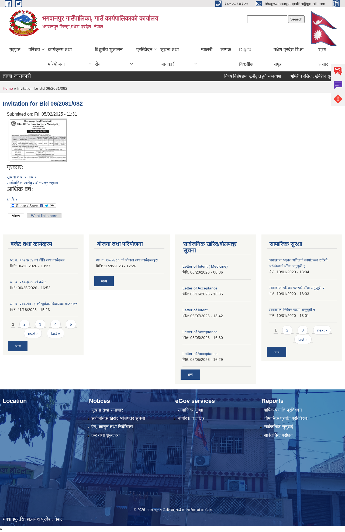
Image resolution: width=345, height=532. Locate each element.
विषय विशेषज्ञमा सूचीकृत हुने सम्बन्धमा (242, 76)
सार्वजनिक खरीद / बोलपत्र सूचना (32, 183)
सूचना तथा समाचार (21, 177)
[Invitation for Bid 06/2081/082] (37, 140)
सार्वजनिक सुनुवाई (278, 426)
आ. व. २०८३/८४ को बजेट (28, 282)
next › (33, 333)
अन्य (18, 346)
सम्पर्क (225, 49)
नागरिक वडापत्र (191, 418)
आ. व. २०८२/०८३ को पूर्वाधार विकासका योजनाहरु (44, 304)
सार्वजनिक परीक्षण (278, 435)
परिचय (34, 49)
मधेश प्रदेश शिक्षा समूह (288, 57)
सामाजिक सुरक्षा (190, 410)
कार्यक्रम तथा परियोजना (60, 57)
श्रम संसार (323, 57)
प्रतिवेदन (144, 49)
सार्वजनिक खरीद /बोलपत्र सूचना (118, 418)
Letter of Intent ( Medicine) (205, 266)
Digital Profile (246, 57)
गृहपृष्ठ (14, 49)
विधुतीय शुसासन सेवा (109, 57)
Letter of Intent (195, 310)
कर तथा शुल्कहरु (105, 435)
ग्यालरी (206, 49)
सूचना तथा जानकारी (169, 57)
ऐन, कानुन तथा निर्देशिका (112, 426)
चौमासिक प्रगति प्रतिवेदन (285, 418)
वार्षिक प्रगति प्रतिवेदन (283, 410)
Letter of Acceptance (200, 288)
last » (55, 333)
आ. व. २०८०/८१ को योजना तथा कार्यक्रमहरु (127, 260)
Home (8, 88)
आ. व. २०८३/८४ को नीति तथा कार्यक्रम (37, 260)
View (18, 215)
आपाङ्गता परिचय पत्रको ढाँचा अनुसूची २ (297, 288)
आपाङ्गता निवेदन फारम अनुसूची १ (292, 310)
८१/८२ (12, 199)
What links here (44, 215)
